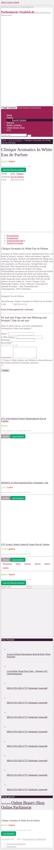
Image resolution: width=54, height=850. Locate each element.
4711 (9, 130)
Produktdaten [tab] (12, 238)
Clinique (20, 173)
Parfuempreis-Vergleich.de (29, 107)
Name (4, 334)
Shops (9, 115)
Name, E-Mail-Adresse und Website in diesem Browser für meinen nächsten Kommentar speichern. (26, 361)
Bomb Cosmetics (14, 125)
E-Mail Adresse (8, 337)
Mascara (10, 122)
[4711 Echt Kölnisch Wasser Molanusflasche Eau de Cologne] (19, 416)
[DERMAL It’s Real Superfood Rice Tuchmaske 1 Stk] (19, 480)
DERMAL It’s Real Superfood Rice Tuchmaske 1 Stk (24, 483)
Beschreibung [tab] (13, 235)
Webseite (5, 340)
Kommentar (7, 357)
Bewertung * (6, 343)
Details (6, 436)
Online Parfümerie (16, 807)
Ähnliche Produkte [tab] (15, 243)
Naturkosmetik (6, 803)
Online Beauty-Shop (16, 127)
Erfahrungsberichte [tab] (16, 240)
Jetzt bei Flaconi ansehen (13, 170)
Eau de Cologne (19, 120)
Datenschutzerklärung (16, 844)
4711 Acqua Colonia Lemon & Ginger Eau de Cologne (25, 544)
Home (4, 140)
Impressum (11, 846)
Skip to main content (10, 2)
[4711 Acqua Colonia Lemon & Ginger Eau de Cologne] (19, 542)
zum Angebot (18, 436)
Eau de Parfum (15, 140)
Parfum (10, 117)
